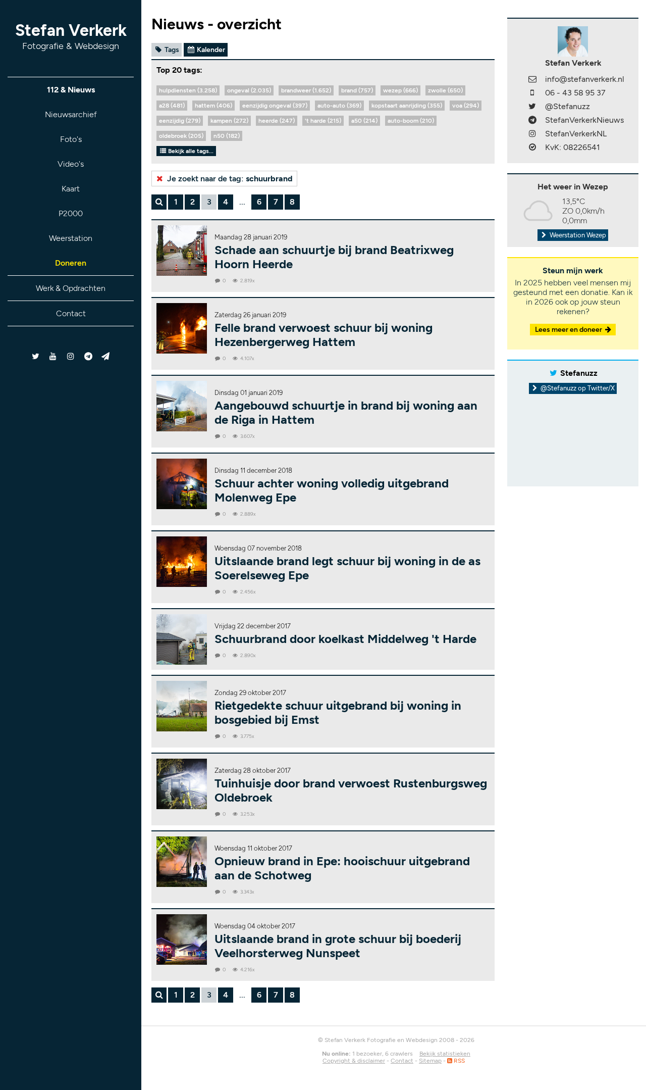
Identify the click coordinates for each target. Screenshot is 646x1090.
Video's (71, 164)
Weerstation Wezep (577, 235)
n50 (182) (226, 135)
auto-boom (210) (411, 120)
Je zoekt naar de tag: (229, 178)
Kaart (71, 188)
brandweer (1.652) (306, 90)
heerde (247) (276, 120)
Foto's (71, 139)
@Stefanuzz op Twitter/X (577, 388)
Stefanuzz (579, 373)
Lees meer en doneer (569, 329)
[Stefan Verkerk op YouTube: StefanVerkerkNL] (53, 356)
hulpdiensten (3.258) (188, 90)
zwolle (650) (445, 90)
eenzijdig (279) (179, 120)
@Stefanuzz (567, 106)
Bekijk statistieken (444, 1053)
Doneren (70, 263)
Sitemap (430, 1060)
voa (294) (465, 105)
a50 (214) (364, 120)
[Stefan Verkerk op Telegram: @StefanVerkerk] (106, 356)
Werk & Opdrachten (70, 288)
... (242, 202)
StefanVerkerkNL (576, 133)
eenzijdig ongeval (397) (274, 105)
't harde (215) (323, 120)
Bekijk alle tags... (190, 151)
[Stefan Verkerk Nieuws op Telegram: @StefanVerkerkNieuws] (88, 356)
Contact (71, 313)
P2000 (71, 213)
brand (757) (357, 90)
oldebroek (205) (181, 135)
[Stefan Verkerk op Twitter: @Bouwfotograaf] (36, 356)
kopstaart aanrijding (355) (406, 105)
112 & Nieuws (71, 89)
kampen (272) (229, 120)
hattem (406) (213, 105)
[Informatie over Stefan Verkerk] (573, 40)
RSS (458, 1060)
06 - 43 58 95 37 (575, 92)
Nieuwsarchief (71, 114)
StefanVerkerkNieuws (584, 120)
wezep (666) (400, 90)
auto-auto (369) (339, 105)
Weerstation (70, 238)
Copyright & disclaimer (353, 1060)
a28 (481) (172, 105)
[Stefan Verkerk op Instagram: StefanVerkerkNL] (71, 356)
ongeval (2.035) (249, 90)
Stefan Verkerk (71, 36)
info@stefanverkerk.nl (584, 79)
